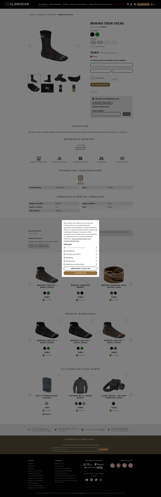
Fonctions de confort (73, 254)
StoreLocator (70, 261)
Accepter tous (80, 273)
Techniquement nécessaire (75, 248)
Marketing (69, 258)
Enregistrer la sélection (80, 269)
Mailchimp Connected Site (75, 264)
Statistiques (70, 251)
